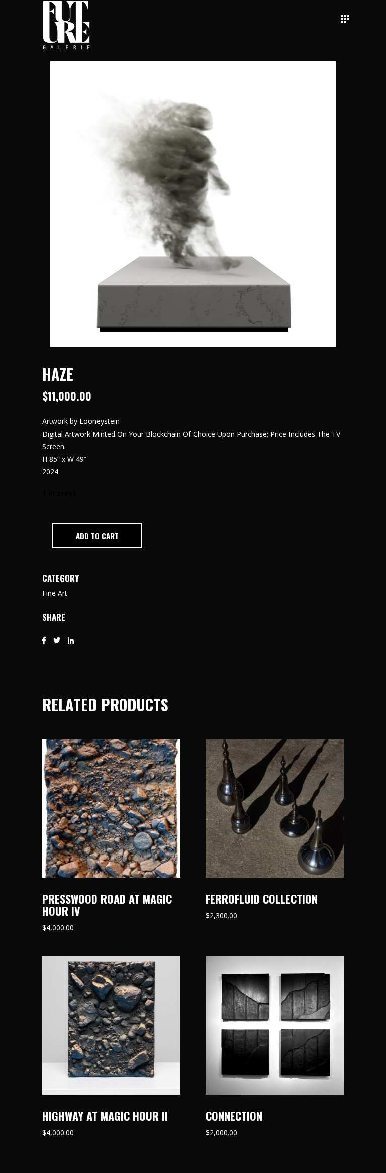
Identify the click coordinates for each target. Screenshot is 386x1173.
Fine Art (54, 593)
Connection (234, 1116)
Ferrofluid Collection (262, 899)
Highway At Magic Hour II (105, 1116)
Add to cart (97, 535)
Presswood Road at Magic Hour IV (107, 905)
